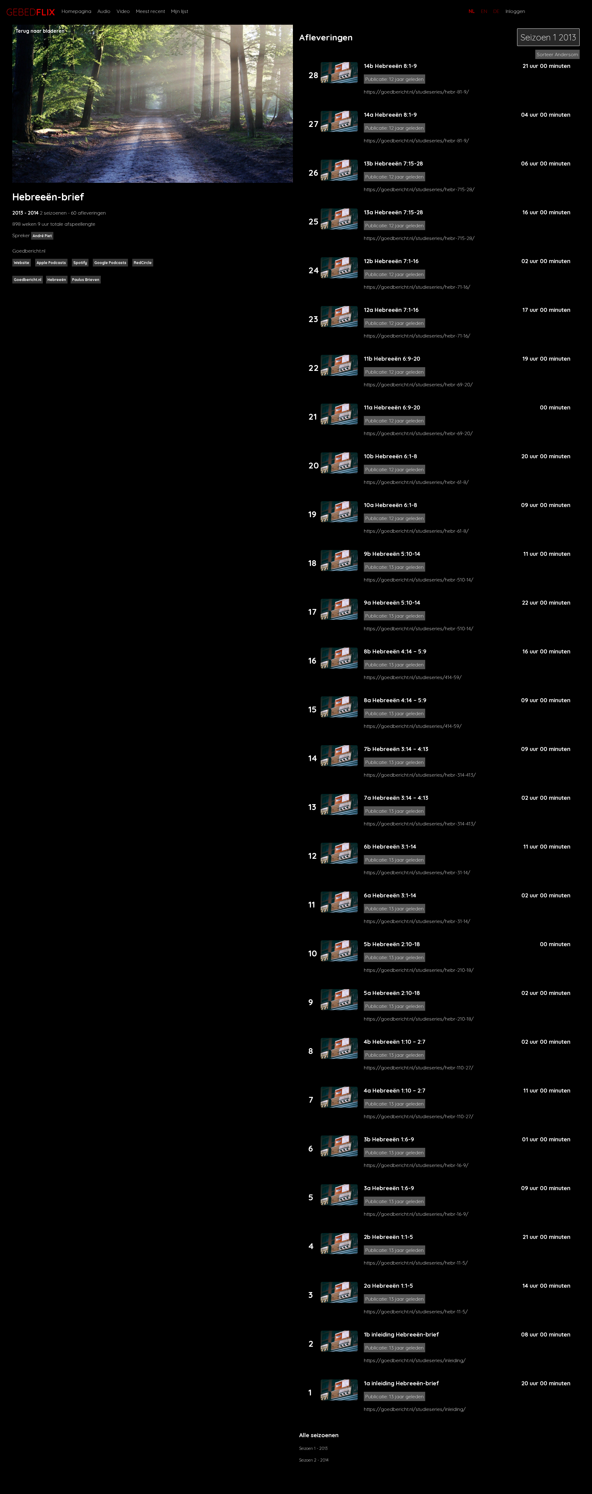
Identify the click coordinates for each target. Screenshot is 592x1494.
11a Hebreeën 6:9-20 (392, 407)
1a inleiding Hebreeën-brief (401, 1383)
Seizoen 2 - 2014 (313, 1460)
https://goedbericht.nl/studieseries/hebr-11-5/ (416, 1263)
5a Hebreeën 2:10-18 (392, 993)
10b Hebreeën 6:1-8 (390, 456)
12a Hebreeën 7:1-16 (391, 309)
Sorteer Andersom (557, 54)
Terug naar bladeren (39, 31)
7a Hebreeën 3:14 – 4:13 (396, 797)
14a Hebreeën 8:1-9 (390, 114)
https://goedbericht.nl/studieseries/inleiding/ (415, 1360)
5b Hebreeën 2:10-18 (392, 944)
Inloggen (515, 11)
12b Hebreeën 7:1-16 (391, 261)
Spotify (80, 262)
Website (21, 262)
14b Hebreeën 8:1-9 (390, 65)
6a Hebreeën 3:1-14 (390, 895)
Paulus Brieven (85, 279)
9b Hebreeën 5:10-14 (392, 553)
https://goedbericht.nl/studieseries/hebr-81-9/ (416, 92)
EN (484, 11)
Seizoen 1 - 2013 (313, 1448)
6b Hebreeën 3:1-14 (390, 846)
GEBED (29, 12)
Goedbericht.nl (27, 279)
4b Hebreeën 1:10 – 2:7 (395, 1041)
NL (472, 11)
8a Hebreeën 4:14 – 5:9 (395, 700)
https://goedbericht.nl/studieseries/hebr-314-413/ (420, 775)
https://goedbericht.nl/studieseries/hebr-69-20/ (418, 384)
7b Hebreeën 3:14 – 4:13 (396, 749)
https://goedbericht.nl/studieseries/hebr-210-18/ (419, 970)
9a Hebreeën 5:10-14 (392, 602)
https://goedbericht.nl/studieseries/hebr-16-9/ (416, 1165)
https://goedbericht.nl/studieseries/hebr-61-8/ (416, 482)
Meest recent (150, 11)
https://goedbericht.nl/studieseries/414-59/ (413, 677)
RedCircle (143, 262)
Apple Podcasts (51, 262)
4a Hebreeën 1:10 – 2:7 (395, 1090)
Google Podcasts (110, 262)
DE (496, 11)
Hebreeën (56, 279)
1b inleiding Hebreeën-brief (401, 1334)
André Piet (42, 235)
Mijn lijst (179, 11)
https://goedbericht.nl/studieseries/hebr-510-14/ (418, 580)
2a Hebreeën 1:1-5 (388, 1285)
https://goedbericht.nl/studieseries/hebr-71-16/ (417, 287)
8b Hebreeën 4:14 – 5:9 (395, 651)
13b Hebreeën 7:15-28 (393, 163)
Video (123, 11)
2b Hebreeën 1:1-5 (388, 1236)
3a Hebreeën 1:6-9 (389, 1188)
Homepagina (76, 11)
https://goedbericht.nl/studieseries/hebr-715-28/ (419, 189)
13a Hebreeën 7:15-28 (393, 212)
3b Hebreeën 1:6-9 (389, 1139)
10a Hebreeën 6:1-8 (390, 505)
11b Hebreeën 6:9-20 (392, 358)
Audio (103, 11)
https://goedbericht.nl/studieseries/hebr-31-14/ (417, 872)
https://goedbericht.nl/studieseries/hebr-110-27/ (418, 1067)
